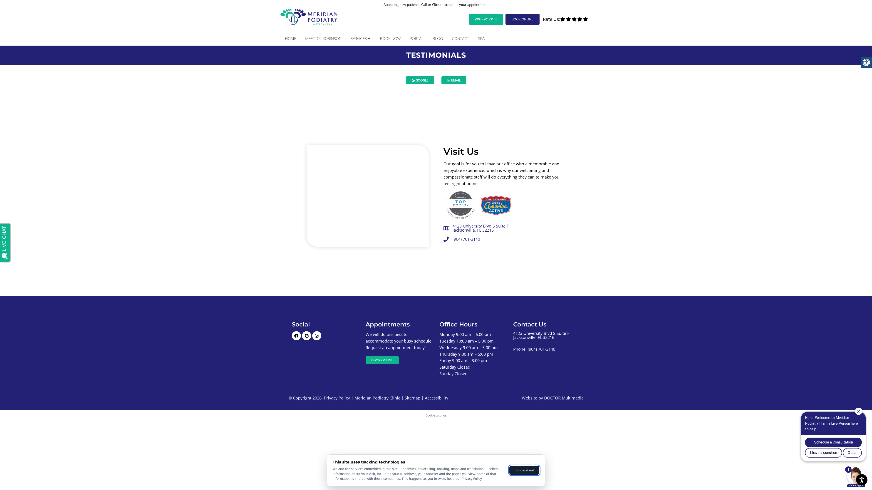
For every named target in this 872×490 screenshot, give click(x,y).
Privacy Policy (337, 398)
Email (455, 80)
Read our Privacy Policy (464, 478)
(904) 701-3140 (486, 19)
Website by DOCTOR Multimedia (553, 398)
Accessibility (436, 398)
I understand (524, 470)
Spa (481, 38)
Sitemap (412, 398)
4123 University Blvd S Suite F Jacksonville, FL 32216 (481, 228)
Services (359, 38)
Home (290, 38)
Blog (438, 38)
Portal (417, 38)
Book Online (522, 19)
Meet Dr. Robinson (323, 38)
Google (422, 80)
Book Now (390, 38)
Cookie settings (436, 415)
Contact (460, 38)
